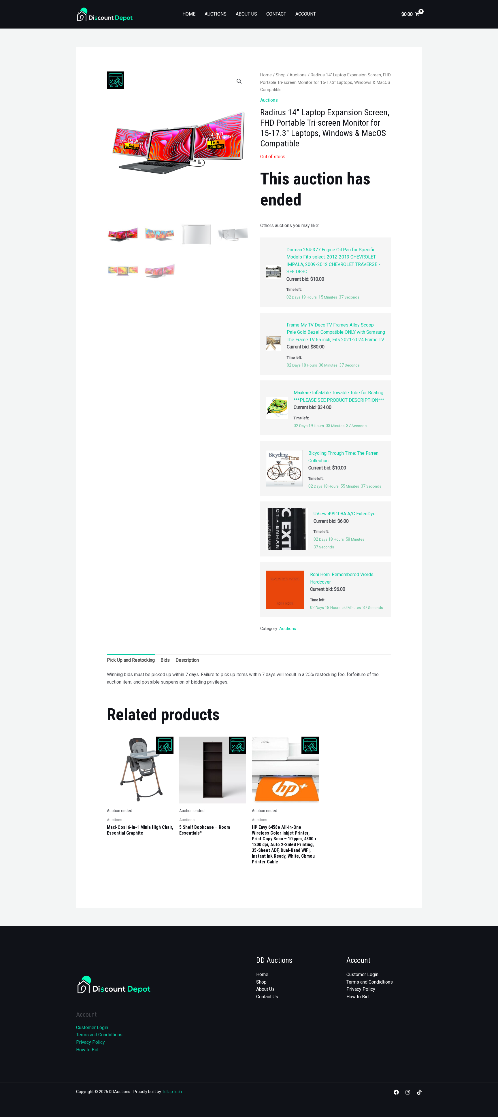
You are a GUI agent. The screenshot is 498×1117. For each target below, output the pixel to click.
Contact (276, 14)
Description (187, 660)
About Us (246, 14)
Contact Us (267, 996)
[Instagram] (407, 1092)
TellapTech (172, 1091)
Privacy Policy (90, 1042)
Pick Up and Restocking (131, 660)
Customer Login (92, 1027)
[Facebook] (396, 1092)
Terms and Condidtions (99, 1034)
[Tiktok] (419, 1092)
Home (188, 14)
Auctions (216, 14)
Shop (281, 75)
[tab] (131, 660)
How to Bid (87, 1049)
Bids (165, 660)
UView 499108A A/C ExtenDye (345, 513)
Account (305, 14)
